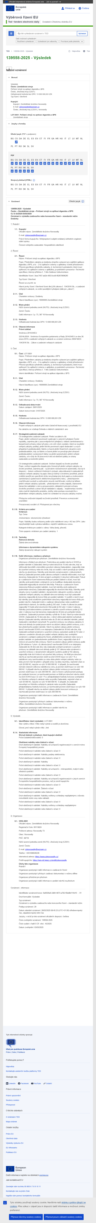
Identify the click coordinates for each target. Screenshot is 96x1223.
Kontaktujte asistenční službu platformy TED (23, 1071)
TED (8, 51)
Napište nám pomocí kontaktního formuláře (23, 1196)
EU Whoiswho (11, 1148)
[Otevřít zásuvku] (9, 69)
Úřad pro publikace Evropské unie (20, 1049)
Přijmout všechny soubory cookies (26, 1217)
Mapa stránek (11, 1122)
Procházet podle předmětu (70, 41)
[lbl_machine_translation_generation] (34, 180)
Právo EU (10, 1134)
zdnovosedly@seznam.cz (29, 107)
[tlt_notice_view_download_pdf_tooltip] (12, 163)
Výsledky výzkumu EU (14, 1143)
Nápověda (10, 1067)
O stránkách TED (13, 1117)
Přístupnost (10, 1105)
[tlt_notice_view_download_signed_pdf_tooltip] (16, 142)
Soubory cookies (12, 1100)
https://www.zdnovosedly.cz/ (46, 857)
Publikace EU (11, 1152)
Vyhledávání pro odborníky (47, 41)
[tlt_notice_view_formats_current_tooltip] (83, 201)
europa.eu (43, 1175)
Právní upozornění (13, 1096)
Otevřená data (11, 1138)
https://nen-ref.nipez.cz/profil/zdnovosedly (50, 860)
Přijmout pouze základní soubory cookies (64, 1217)
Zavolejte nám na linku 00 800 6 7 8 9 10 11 (23, 1186)
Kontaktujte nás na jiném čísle (18, 1191)
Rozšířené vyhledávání (25, 41)
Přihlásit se (70, 8)
